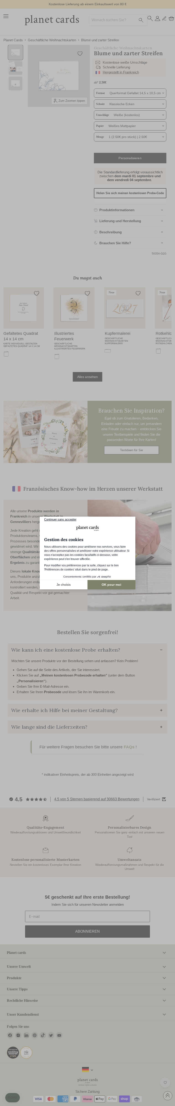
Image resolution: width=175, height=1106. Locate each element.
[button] (12, 1098)
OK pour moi (111, 584)
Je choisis (64, 584)
